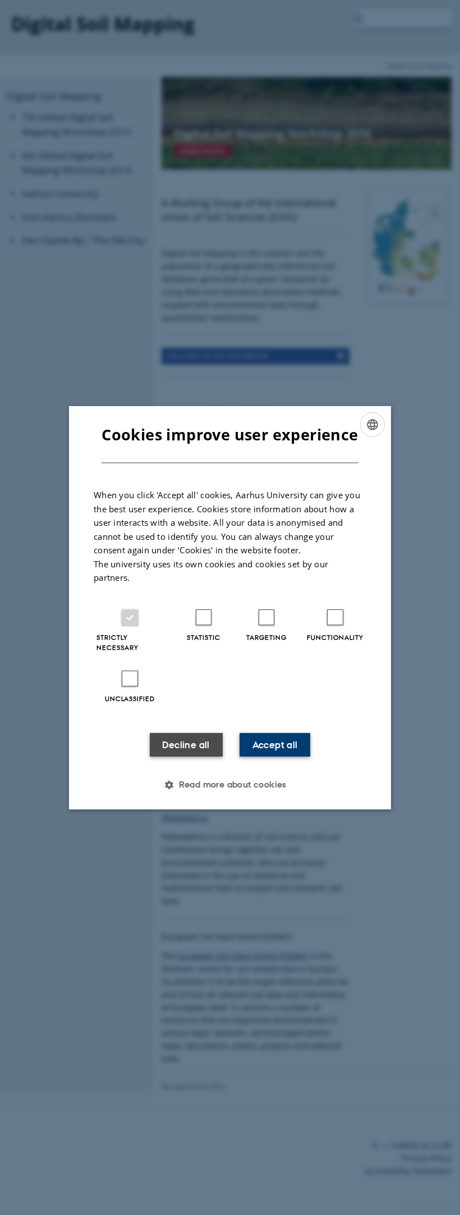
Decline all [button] (185, 744)
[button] (230, 784)
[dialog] (230, 607)
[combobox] (372, 424)
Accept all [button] (275, 744)
